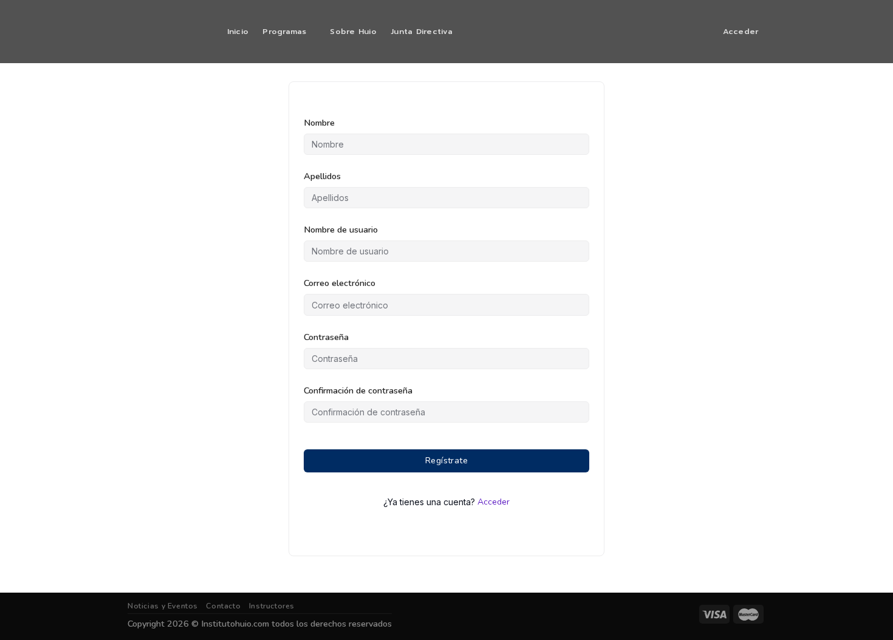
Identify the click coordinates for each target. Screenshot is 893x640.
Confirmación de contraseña (358, 390)
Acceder (493, 502)
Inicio (238, 31)
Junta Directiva (422, 31)
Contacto (223, 606)
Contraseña (326, 337)
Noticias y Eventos (163, 606)
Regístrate (446, 460)
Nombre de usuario (341, 229)
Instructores (272, 606)
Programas (284, 31)
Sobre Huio (353, 31)
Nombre (319, 123)
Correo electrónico (339, 283)
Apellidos (322, 176)
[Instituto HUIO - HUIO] (165, 31)
